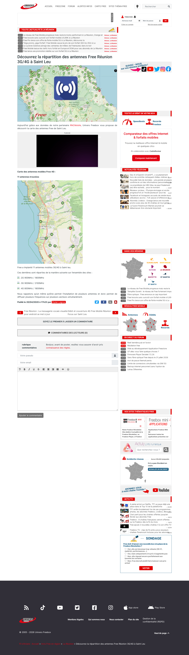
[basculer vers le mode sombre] (137, 6)
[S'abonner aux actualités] (115, 302)
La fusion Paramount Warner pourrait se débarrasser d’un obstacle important (147, 207)
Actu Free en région (50, 644)
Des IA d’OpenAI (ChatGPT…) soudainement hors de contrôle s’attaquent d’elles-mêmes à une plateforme (149, 177)
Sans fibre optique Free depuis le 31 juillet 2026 (147, 357)
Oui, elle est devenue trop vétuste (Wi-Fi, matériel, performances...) (143, 550)
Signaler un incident (158, 469)
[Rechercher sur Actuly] (166, 449)
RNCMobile (75, 125)
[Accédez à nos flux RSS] (27, 608)
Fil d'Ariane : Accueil (29, 644)
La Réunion (113, 35)
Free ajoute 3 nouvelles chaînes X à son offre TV (150, 525)
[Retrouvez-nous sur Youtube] (60, 608)
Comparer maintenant (146, 158)
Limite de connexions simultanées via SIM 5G (146, 363)
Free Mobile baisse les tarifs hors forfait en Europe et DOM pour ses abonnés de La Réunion (62, 48)
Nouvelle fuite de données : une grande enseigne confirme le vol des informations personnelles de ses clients (151, 182)
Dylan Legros (58, 302)
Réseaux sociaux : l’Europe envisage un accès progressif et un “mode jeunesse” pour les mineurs (149, 192)
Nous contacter (116, 619)
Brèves (107, 35)
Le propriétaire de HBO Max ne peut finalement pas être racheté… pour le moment (150, 186)
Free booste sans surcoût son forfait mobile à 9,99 (149, 297)
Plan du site (133, 619)
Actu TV (128, 499)
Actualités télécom (135, 170)
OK (165, 21)
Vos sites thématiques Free (139, 412)
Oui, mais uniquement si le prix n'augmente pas (148, 554)
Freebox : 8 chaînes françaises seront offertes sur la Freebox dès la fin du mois (150, 521)
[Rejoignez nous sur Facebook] (95, 608)
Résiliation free (133, 345)
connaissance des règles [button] (58, 347)
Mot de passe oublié (155, 24)
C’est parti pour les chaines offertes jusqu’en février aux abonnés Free (149, 515)
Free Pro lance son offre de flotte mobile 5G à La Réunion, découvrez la (53, 40)
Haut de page (160, 633)
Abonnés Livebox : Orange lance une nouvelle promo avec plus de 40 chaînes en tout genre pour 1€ (149, 202)
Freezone (129, 17)
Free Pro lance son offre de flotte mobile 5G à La (148, 300)
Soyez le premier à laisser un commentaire (68, 321)
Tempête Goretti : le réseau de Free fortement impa (149, 291)
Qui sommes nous (96, 619)
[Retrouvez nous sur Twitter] (77, 608)
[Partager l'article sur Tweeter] (97, 302)
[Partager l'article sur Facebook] (103, 302)
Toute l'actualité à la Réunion (37, 30)
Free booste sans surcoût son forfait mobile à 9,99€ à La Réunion (51, 38)
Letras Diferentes (134, 369)
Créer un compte (127, 24)
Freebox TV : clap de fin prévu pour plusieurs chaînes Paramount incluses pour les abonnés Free (149, 532)
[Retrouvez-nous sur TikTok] (43, 608)
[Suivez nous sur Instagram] (111, 608)
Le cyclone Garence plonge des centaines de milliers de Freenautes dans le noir (57, 46)
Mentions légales (76, 619)
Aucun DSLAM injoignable (160, 459)
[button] (20, 370)
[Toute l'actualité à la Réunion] (112, 29)
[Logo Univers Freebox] (29, 6)
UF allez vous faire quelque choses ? (143, 351)
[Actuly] (128, 447)
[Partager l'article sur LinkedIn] (110, 302)
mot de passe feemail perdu (139, 360)
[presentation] (20, 369)
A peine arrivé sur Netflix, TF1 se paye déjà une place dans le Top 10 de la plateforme (150, 505)
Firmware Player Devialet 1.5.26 (140, 354)
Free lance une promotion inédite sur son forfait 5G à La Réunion (50, 51)
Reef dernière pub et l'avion (139, 342)
